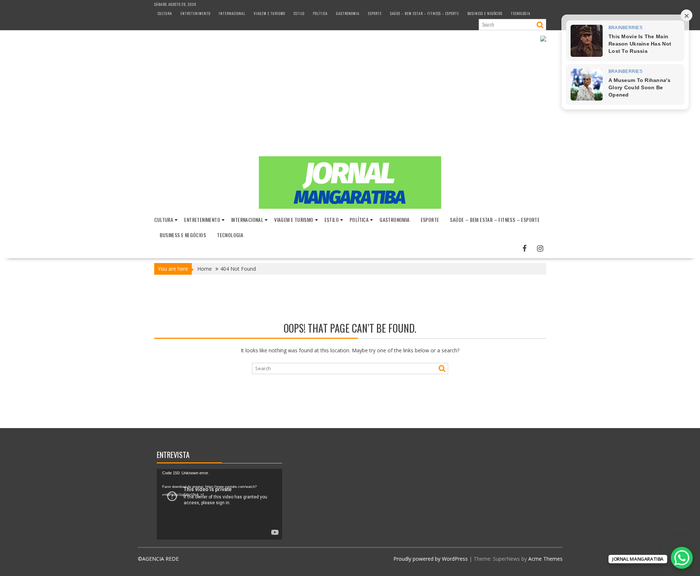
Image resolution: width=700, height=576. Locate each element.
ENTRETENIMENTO (195, 13)
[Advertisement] (350, 102)
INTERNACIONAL (232, 13)
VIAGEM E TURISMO (269, 13)
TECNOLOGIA (520, 13)
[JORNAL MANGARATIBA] (350, 206)
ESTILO (298, 13)
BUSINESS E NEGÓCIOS (484, 13)
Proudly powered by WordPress (430, 558)
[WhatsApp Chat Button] (682, 558)
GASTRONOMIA (347, 13)
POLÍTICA (320, 13)
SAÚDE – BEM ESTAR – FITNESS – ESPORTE (424, 13)
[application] (219, 504)
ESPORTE (375, 13)
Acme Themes (545, 558)
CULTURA (165, 13)
